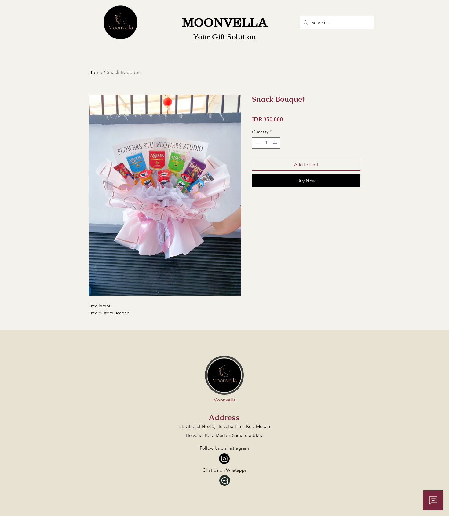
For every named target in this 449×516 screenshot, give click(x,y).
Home (95, 72)
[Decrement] (257, 143)
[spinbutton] (266, 143)
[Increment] (275, 143)
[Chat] (224, 480)
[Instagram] (224, 458)
